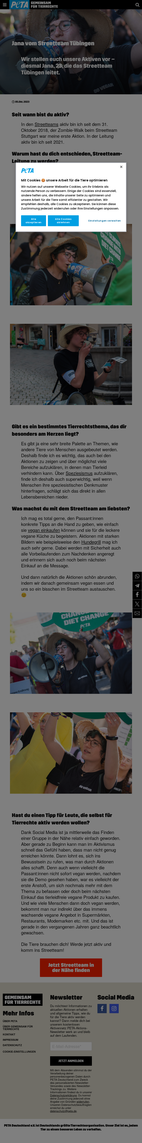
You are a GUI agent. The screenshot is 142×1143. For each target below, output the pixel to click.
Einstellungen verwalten (104, 220)
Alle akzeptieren (34, 221)
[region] (71, 197)
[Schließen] (121, 167)
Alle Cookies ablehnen (63, 221)
